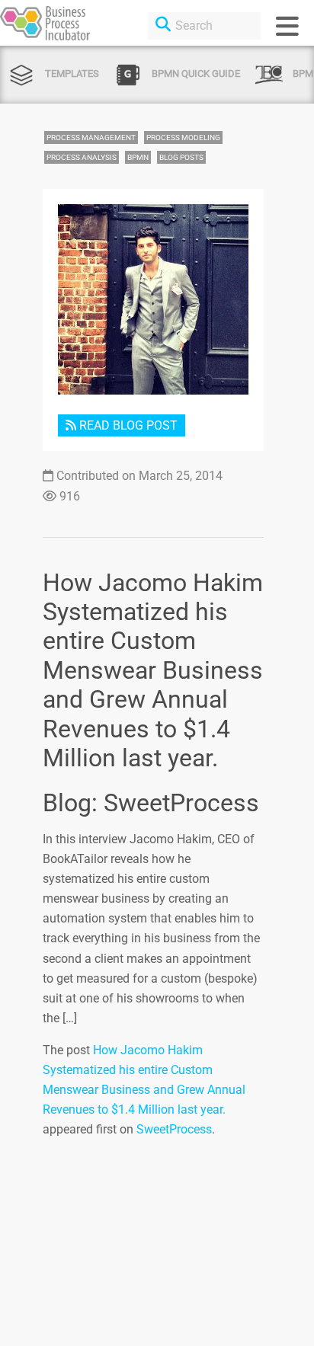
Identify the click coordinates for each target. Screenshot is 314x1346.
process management (91, 137)
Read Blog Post (127, 425)
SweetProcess (174, 1129)
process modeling (183, 137)
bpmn (138, 157)
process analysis (81, 157)
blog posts (181, 157)
